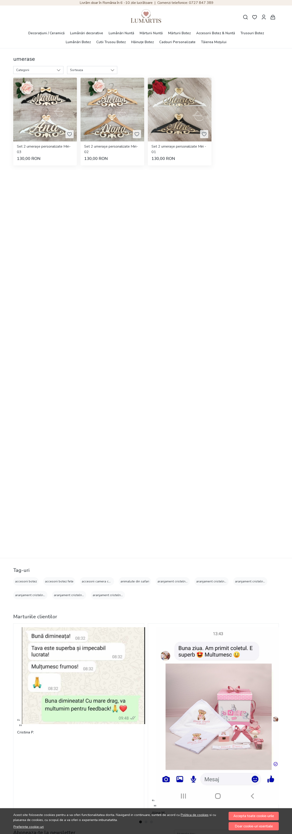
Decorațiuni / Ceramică (46, 33)
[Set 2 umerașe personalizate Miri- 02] (112, 109)
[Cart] (272, 17)
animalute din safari (134, 581)
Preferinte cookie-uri (28, 826)
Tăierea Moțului (214, 42)
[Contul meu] (263, 17)
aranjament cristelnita (173, 581)
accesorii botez (26, 581)
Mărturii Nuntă (151, 33)
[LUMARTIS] (146, 17)
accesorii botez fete (59, 581)
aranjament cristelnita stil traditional (80, 595)
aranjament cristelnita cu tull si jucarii (262, 581)
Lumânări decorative (86, 33)
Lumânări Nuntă (121, 33)
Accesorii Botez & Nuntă (215, 33)
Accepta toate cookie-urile (253, 816)
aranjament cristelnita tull (111, 595)
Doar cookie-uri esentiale (254, 826)
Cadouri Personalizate (177, 42)
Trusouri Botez (252, 33)
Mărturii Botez (179, 33)
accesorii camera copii (98, 581)
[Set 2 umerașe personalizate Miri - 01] (179, 109)
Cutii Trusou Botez (111, 42)
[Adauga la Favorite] (69, 134)
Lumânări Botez (78, 42)
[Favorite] (254, 17)
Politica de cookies (195, 815)
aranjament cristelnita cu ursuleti (39, 595)
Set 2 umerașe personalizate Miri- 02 (111, 149)
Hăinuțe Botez (142, 42)
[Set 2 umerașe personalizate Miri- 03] (45, 109)
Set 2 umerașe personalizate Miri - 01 (178, 149)
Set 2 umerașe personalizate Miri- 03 (44, 149)
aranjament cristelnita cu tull (217, 581)
